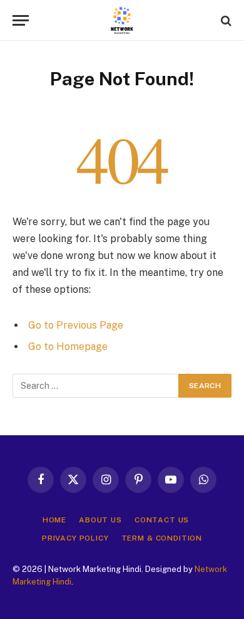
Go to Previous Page (75, 325)
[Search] (224, 20)
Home (54, 520)
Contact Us (162, 520)
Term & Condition (161, 538)
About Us (100, 520)
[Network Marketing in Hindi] (122, 20)
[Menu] (21, 20)
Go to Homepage (68, 346)
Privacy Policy (75, 538)
